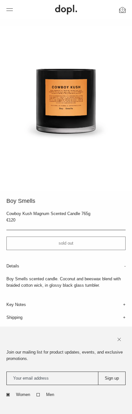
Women (23, 394)
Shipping (14, 317)
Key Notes (16, 304)
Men (50, 394)
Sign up (112, 378)
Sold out (66, 243)
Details (12, 266)
